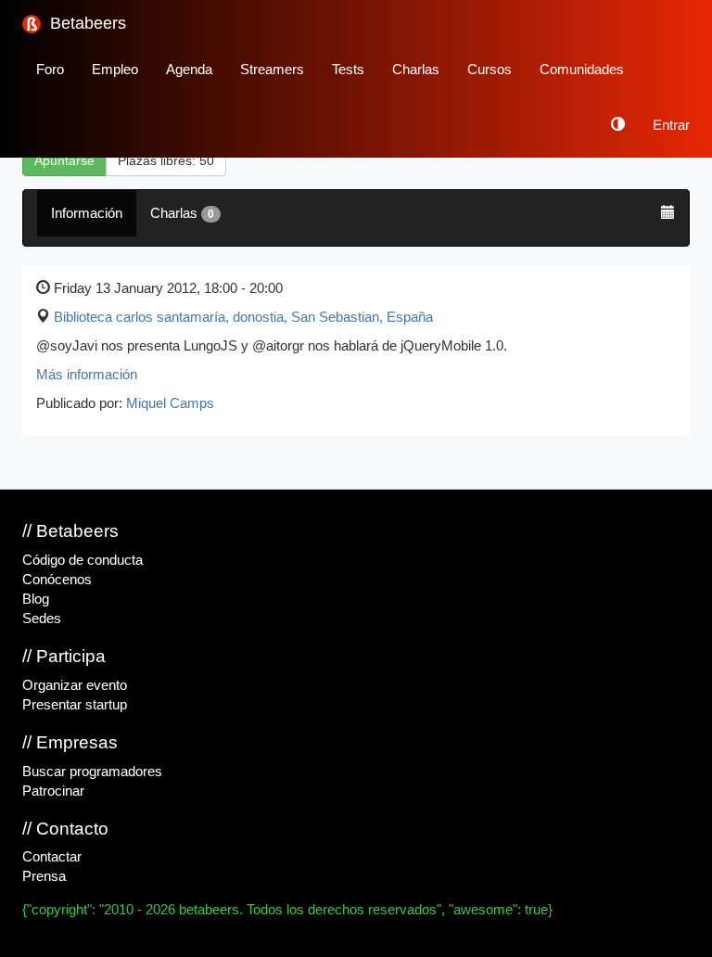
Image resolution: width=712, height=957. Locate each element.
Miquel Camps (170, 403)
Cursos (489, 69)
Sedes (41, 618)
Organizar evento (74, 685)
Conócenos (57, 579)
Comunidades (582, 69)
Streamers (272, 69)
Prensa (44, 876)
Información (86, 213)
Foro (50, 69)
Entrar (671, 125)
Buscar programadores (92, 771)
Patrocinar (53, 791)
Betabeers (85, 23)
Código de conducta (82, 560)
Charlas (415, 69)
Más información (86, 374)
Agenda (189, 69)
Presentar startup (74, 704)
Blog (35, 599)
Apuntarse (64, 160)
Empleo (115, 69)
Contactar (52, 856)
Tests (348, 69)
